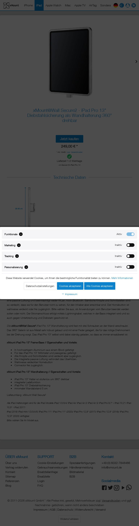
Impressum (70, 293)
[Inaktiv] (130, 245)
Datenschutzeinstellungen (40, 285)
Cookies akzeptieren (70, 285)
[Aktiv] (130, 234)
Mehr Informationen (122, 277)
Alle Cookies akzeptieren (99, 285)
